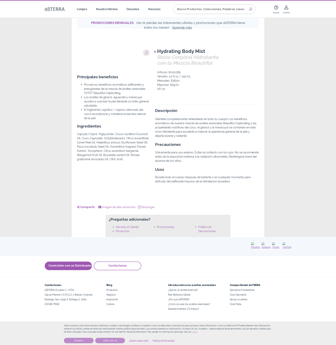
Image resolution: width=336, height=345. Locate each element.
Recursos (154, 9)
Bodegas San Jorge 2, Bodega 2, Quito (66, 299)
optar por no (110, 340)
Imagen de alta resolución (118, 207)
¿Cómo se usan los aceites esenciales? (189, 304)
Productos (123, 231)
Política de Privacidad (164, 340)
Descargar (148, 207)
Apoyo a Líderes (238, 299)
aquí (194, 332)
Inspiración (112, 299)
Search (250, 9)
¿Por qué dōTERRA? (179, 299)
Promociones (165, 227)
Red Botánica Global (179, 294)
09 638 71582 (52, 304)
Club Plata (235, 304)
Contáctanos (117, 265)
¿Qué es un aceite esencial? (183, 289)
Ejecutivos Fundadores (242, 289)
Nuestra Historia (106, 9)
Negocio (111, 294)
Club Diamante (238, 294)
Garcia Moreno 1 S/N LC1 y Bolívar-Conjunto (69, 294)
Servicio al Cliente (127, 227)
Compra (82, 9)
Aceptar (78, 340)
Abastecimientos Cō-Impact (183, 308)
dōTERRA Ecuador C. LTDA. (59, 289)
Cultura (110, 304)
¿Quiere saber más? (139, 340)
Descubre (133, 9)
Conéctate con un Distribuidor (70, 265)
